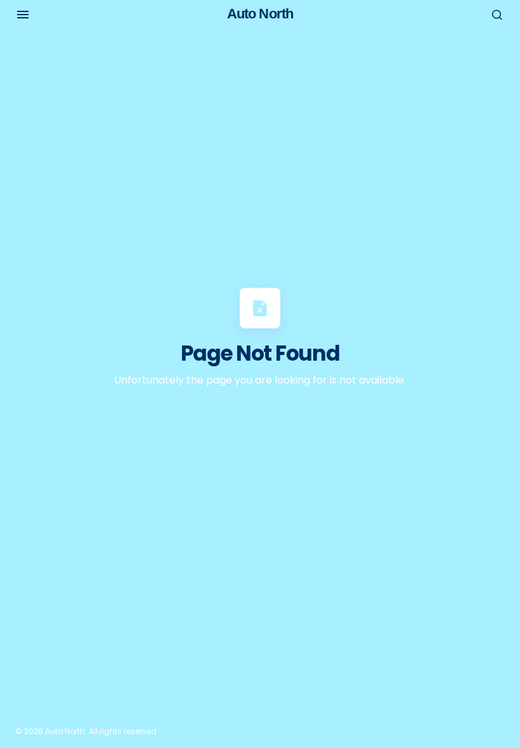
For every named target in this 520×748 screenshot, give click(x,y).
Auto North (260, 14)
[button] (22, 14)
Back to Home (259, 413)
